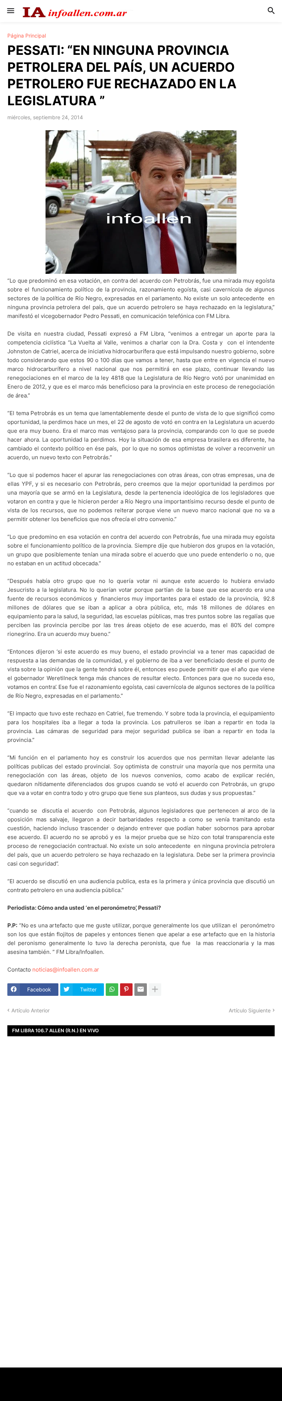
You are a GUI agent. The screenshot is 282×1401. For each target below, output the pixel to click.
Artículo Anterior (30, 1010)
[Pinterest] (126, 989)
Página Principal (26, 35)
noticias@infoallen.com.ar (65, 969)
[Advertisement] (141, 1143)
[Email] (140, 989)
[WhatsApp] (112, 989)
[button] (10, 11)
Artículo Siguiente (250, 1010)
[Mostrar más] (155, 989)
